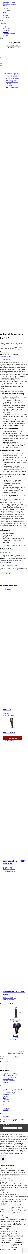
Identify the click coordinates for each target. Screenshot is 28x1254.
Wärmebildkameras (12, 82)
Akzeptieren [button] (3, 1155)
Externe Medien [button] (4, 1228)
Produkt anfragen (12, 738)
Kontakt (5, 5)
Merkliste (5, 15)
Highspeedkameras (12, 77)
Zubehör (8, 84)
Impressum (6, 1094)
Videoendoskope (11, 80)
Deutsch (5, 8)
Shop (4, 12)
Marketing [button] (3, 1216)
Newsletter (6, 1117)
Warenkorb (6, 14)
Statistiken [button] (3, 1191)
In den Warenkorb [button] (8, 715)
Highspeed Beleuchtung (13, 75)
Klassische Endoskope (12, 78)
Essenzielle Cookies (7, 1180)
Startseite (9, 85)
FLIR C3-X (21, 496)
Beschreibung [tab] (7, 359)
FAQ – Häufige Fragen (9, 4)
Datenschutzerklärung (9, 2)
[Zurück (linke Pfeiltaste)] (0, 1253)
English (8, 10)
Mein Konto (6, 17)
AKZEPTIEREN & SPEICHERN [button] (8, 1250)
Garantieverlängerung (7, 348)
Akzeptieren (3, 573)
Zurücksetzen (18, 349)
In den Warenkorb (5, 353)
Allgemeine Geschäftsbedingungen (13, 1089)
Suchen (17, 1056)
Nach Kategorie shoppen (10, 73)
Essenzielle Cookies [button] (5, 1179)
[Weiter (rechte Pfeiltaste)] (2, 1253)
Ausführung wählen (9, 869)
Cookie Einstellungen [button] (20, 1153)
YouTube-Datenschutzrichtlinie (9, 565)
